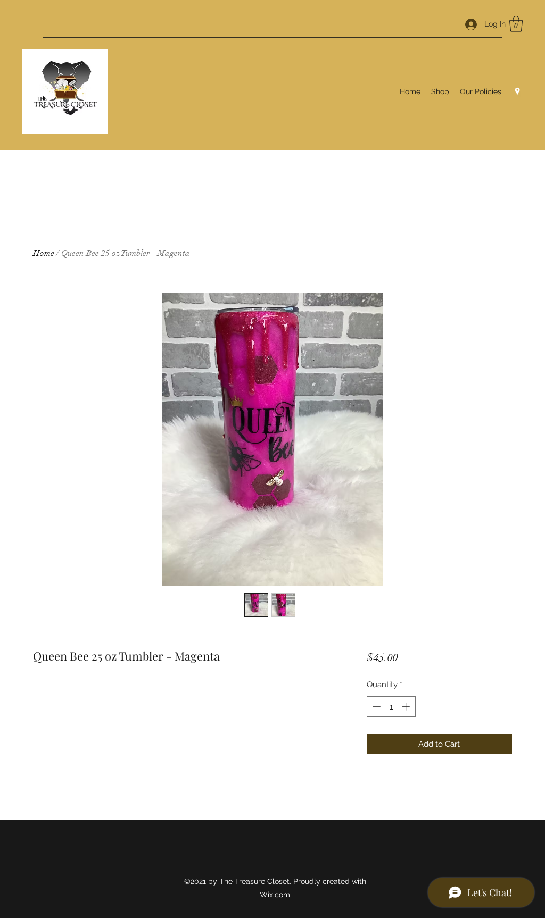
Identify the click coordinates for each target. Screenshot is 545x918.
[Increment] (407, 706)
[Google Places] (517, 91)
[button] (516, 24)
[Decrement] (375, 706)
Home (43, 253)
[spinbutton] (391, 706)
